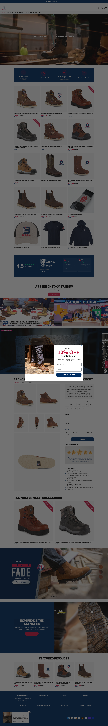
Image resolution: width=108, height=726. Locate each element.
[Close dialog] (82, 346)
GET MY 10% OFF (69, 375)
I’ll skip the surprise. (68, 379)
